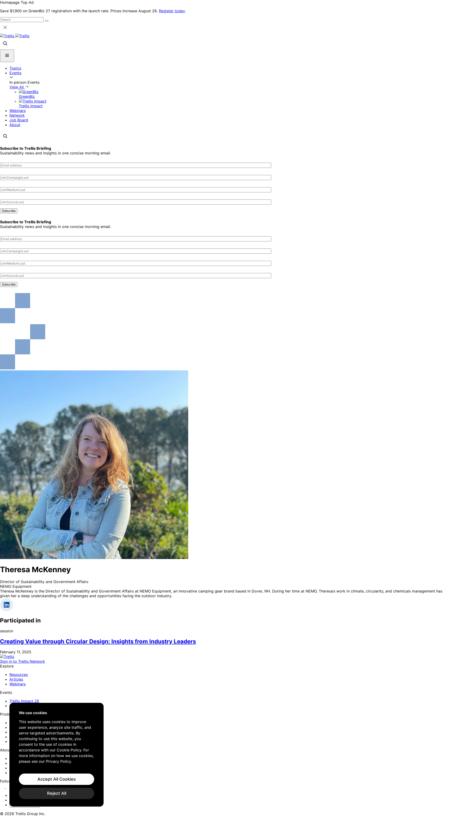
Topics (15, 68)
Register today (172, 10)
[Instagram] (9, 786)
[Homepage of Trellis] (7, 656)
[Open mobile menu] (7, 56)
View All (17, 87)
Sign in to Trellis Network (22, 661)
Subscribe (9, 211)
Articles (16, 679)
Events (15, 72)
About (14, 124)
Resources (18, 674)
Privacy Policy (58, 761)
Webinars (17, 110)
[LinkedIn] (3, 786)
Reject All (56, 793)
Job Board (18, 120)
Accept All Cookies (56, 779)
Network (17, 115)
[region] (56, 755)
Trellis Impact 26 (24, 701)
